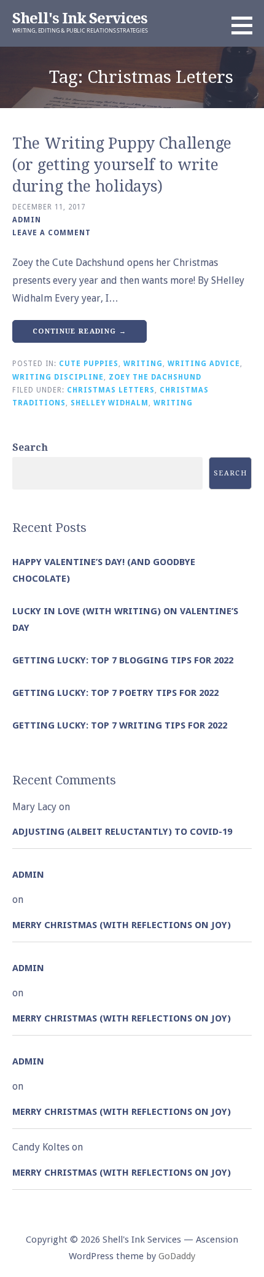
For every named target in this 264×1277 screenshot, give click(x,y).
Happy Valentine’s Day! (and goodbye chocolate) (103, 570)
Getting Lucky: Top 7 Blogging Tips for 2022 (122, 660)
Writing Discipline (58, 377)
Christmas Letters (111, 390)
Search (30, 447)
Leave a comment (51, 232)
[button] (246, 25)
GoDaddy (176, 1256)
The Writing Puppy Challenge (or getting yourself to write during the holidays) (121, 165)
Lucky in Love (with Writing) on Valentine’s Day (125, 619)
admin (26, 220)
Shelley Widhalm (110, 403)
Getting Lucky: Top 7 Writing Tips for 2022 (119, 725)
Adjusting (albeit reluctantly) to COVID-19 (122, 831)
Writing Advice (204, 363)
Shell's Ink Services (79, 18)
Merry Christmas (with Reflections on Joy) (121, 925)
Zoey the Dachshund (155, 377)
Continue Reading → (79, 331)
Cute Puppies (88, 363)
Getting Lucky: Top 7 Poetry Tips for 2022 (115, 692)
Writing (143, 363)
